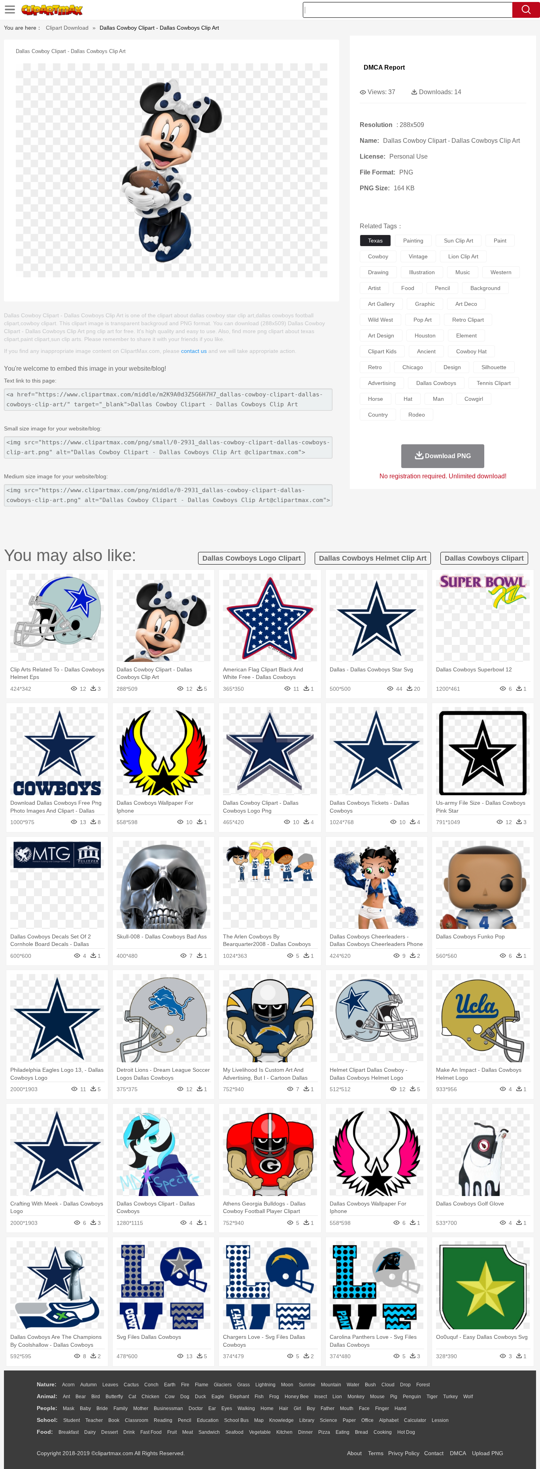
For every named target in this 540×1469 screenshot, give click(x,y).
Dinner (305, 1432)
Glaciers (223, 1384)
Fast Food (151, 1432)
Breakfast (69, 1432)
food (407, 288)
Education (208, 1420)
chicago (412, 367)
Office (367, 1420)
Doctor (196, 1408)
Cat (132, 1396)
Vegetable (260, 1432)
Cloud (388, 1384)
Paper (349, 1420)
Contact (434, 1453)
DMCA (458, 1453)
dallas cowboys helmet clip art (373, 558)
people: (47, 1408)
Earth (170, 1384)
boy (311, 1408)
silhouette (493, 367)
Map (259, 1420)
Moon (287, 1384)
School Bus (236, 1420)
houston (425, 335)
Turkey (450, 1396)
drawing (378, 272)
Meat (187, 1432)
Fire (185, 1384)
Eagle (217, 1396)
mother (140, 1408)
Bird (95, 1396)
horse (375, 399)
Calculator (415, 1420)
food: (45, 1432)
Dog (184, 1396)
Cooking (383, 1432)
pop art (422, 320)
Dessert (109, 1432)
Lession (440, 1420)
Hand (400, 1408)
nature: (47, 1384)
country (378, 414)
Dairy (90, 1432)
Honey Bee (297, 1396)
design (452, 367)
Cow (170, 1396)
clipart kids (382, 351)
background (485, 288)
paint (500, 240)
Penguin (412, 1396)
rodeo (416, 414)
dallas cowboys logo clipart (251, 558)
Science (328, 1420)
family (120, 1408)
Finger (382, 1408)
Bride (102, 1408)
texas (375, 240)
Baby (85, 1408)
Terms (375, 1453)
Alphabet (388, 1420)
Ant (66, 1396)
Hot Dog (406, 1432)
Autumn (88, 1384)
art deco (466, 304)
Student (71, 1420)
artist (374, 288)
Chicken (150, 1396)
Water (353, 1384)
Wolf (468, 1396)
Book (113, 1420)
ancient (426, 351)
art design (381, 335)
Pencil (184, 1420)
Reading (163, 1420)
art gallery (381, 304)
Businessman (168, 1408)
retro (375, 367)
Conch (151, 1384)
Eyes (226, 1408)
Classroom (136, 1420)
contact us (194, 351)
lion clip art (463, 256)
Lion (337, 1396)
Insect (320, 1396)
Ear (212, 1408)
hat (408, 399)
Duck (200, 1396)
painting (413, 240)
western (501, 272)
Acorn (68, 1384)
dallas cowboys (436, 383)
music (462, 272)
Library (306, 1420)
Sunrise (307, 1384)
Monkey (355, 1396)
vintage (418, 256)
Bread (361, 1432)
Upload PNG (487, 1453)
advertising (382, 383)
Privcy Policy (403, 1453)
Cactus (131, 1384)
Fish (259, 1396)
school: (47, 1420)
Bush (370, 1384)
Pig (393, 1396)
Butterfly (114, 1396)
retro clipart (468, 320)
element (466, 335)
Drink (129, 1432)
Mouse (377, 1396)
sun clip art (458, 240)
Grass (243, 1384)
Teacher (94, 1420)
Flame (201, 1384)
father (327, 1408)
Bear (81, 1396)
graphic (425, 304)
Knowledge (281, 1420)
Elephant (239, 1396)
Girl (297, 1408)
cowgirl (473, 399)
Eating (342, 1432)
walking (246, 1408)
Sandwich (209, 1432)
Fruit (172, 1432)
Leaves (110, 1384)
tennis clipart (494, 383)
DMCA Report (384, 67)
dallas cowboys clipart (484, 558)
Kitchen (284, 1432)
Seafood (234, 1432)
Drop (405, 1384)
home (267, 1408)
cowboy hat (471, 351)
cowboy (378, 256)
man (438, 399)
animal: (47, 1396)
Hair (283, 1408)
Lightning (265, 1384)
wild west (380, 320)
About (354, 1453)
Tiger (432, 1396)
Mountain (331, 1384)
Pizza (324, 1432)
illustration (422, 272)
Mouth (346, 1408)
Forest (423, 1384)
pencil (442, 288)
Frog (274, 1396)
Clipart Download (67, 28)
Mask (68, 1408)
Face (364, 1408)
